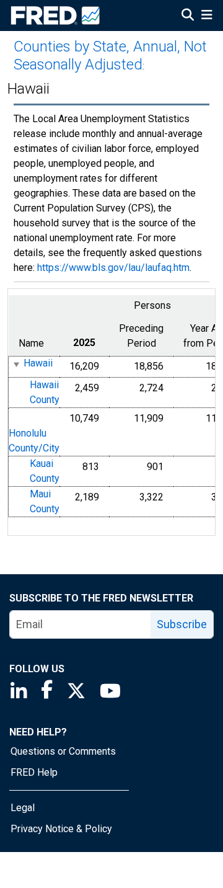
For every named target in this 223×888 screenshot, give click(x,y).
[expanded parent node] (15, 364)
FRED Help (34, 772)
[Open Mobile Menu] (206, 16)
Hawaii (38, 364)
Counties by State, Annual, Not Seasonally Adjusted (110, 55)
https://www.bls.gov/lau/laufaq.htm (113, 267)
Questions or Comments (63, 751)
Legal (23, 808)
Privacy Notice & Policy (61, 829)
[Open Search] (187, 16)
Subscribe (182, 624)
